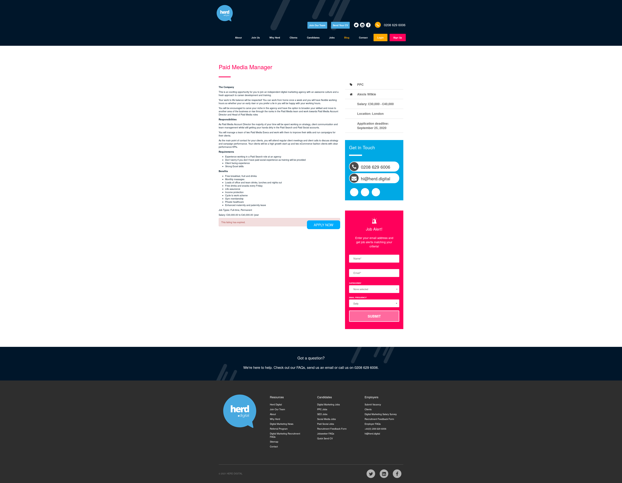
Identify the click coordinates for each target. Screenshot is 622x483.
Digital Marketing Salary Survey (381, 414)
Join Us (255, 37)
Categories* (355, 283)
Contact (363, 37)
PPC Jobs (322, 409)
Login (380, 37)
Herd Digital (276, 404)
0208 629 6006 (394, 24)
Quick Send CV (325, 438)
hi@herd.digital (372, 433)
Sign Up (397, 37)
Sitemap (274, 441)
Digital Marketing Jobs (328, 404)
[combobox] (374, 303)
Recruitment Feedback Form (332, 428)
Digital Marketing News (281, 423)
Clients (293, 37)
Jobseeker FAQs (325, 433)
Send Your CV (340, 25)
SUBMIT (374, 316)
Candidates (313, 37)
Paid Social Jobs (325, 423)
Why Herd (274, 37)
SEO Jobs (322, 414)
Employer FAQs (373, 423)
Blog (346, 37)
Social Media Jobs (326, 419)
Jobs (332, 37)
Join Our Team (317, 25)
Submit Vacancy (373, 404)
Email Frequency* (358, 297)
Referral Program (279, 428)
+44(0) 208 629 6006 (375, 428)
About (238, 37)
